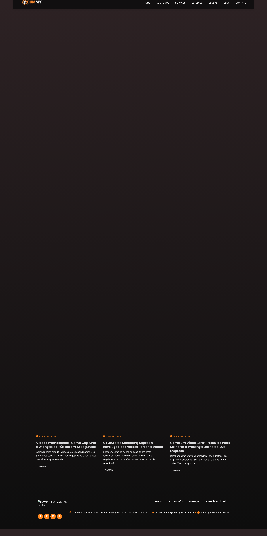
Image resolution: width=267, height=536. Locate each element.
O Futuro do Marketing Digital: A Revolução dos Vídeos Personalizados (133, 445)
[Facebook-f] (40, 516)
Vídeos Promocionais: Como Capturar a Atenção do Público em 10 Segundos (66, 445)
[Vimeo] (59, 516)
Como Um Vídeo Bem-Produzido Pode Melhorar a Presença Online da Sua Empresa (200, 447)
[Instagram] (46, 516)
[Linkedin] (53, 516)
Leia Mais (41, 466)
